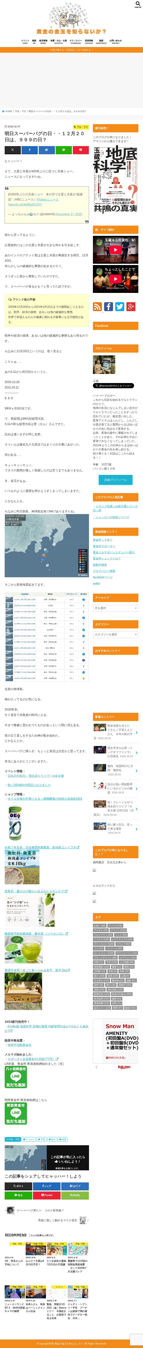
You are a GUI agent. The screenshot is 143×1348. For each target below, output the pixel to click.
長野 (117, 1008)
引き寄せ (101, 980)
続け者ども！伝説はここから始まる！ (72, 49)
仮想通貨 (101, 967)
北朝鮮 (99, 971)
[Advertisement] (71, 82)
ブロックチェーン (105, 957)
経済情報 (43, 41)
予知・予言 (14, 1139)
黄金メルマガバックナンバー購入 (114, 552)
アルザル (101, 930)
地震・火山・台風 (58, 41)
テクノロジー (76, 41)
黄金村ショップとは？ (107, 558)
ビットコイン (103, 953)
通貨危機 (101, 1003)
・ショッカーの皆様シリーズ (111, 517)
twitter (96, 583)
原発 (112, 971)
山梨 (125, 976)
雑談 (34, 41)
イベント (25, 41)
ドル (98, 948)
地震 (64, 1139)
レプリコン (128, 957)
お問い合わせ (115, 41)
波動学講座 (100, 564)
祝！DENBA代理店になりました (29, 785)
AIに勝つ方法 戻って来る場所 (119, 828)
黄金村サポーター (104, 546)
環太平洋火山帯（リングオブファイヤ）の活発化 (120, 752)
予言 (43, 1139)
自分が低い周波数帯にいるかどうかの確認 (120, 788)
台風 (124, 971)
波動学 (125, 985)
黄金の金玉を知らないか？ (69, 1343)
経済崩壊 (101, 998)
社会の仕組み (121, 994)
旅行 (110, 985)
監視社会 (101, 994)
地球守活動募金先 (19, 1045)
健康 (116, 967)
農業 (116, 998)
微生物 (117, 980)
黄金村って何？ (102, 539)
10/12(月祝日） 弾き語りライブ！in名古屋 (36, 775)
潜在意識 (115, 989)
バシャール (114, 948)
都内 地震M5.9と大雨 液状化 (120, 770)
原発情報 (89, 41)
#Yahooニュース (47, 199)
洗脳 (99, 989)
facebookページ (102, 577)
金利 (116, 1003)
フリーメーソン (127, 953)
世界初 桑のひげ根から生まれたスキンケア (34, 891)
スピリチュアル (122, 939)
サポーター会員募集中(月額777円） (31, 1059)
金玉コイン (102, 1008)
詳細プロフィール (115, 479)
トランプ (123, 944)
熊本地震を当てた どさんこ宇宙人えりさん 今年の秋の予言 (113, 732)
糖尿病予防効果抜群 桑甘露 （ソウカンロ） (35, 933)
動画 (129, 967)
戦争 (98, 985)
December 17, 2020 (69, 214)
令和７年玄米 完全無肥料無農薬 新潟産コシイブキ (40, 847)
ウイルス (30, 1139)
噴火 (53, 1139)
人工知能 (127, 962)
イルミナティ (103, 935)
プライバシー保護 (104, 570)
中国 (98, 962)
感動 (131, 980)
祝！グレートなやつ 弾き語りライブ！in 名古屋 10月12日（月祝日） (114, 808)
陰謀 (101, 41)
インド (121, 935)
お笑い (99, 925)
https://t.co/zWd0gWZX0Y (25, 204)
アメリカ (115, 925)
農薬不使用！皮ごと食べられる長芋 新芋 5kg (36, 970)
